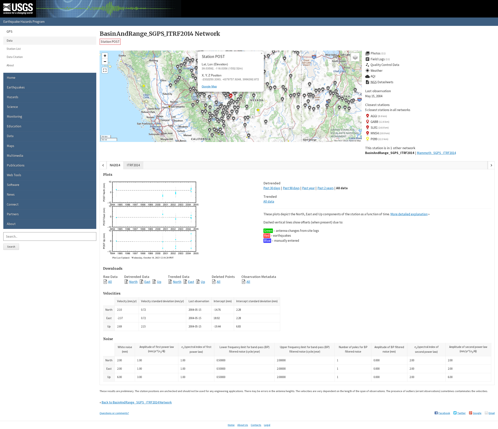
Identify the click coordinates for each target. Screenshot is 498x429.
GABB (380, 122)
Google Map (209, 86)
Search (11, 246)
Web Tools (14, 175)
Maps (10, 146)
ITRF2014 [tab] (133, 165)
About (10, 65)
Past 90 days (291, 188)
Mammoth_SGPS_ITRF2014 (436, 153)
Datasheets (379, 82)
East (147, 282)
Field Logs (377, 59)
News (11, 194)
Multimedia (15, 155)
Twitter (461, 413)
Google (477, 413)
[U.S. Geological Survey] (18, 9)
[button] (192, 71)
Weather (373, 70)
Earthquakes (16, 87)
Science (12, 107)
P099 (379, 139)
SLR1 (380, 127)
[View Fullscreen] (105, 70)
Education (14, 126)
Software (13, 185)
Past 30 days (271, 188)
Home (11, 77)
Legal (267, 425)
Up (159, 282)
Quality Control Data (382, 65)
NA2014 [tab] (115, 165)
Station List (14, 49)
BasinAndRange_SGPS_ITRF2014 (389, 153)
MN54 (380, 133)
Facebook (444, 413)
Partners (13, 214)
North (133, 282)
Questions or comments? (114, 413)
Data (9, 40)
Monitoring (14, 116)
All (110, 282)
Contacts (256, 425)
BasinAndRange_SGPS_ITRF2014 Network (160, 33)
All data (342, 188)
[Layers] (355, 57)
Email (492, 413)
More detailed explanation (409, 214)
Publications (16, 165)
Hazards (12, 97)
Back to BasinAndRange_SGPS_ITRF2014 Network (137, 402)
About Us (242, 425)
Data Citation (15, 57)
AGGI (379, 116)
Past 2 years (325, 188)
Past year (308, 188)
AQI (370, 76)
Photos (375, 53)
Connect (12, 204)
